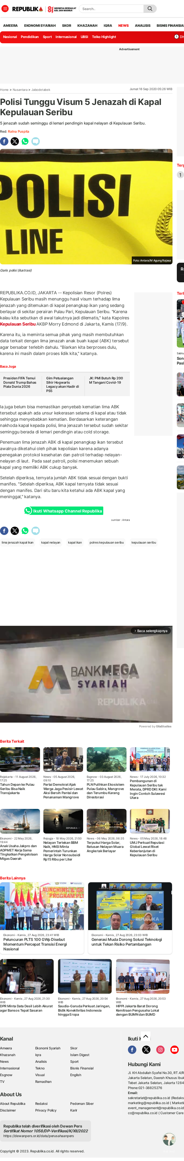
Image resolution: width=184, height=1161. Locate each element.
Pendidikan (30, 37)
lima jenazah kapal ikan (18, 542)
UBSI (84, 37)
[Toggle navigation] (5, 8)
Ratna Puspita (18, 131)
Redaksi (41, 1103)
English (75, 1075)
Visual (40, 1075)
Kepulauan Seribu (18, 324)
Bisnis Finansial (81, 1068)
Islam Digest (79, 1055)
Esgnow (6, 1075)
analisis (142, 25)
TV (2, 1081)
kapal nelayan (50, 542)
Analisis (41, 1061)
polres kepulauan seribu (107, 542)
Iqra (38, 1055)
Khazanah (7, 1055)
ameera (10, 25)
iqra (108, 25)
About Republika (12, 1103)
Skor (73, 1048)
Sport (47, 37)
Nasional (10, 37)
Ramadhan (43, 1081)
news (123, 25)
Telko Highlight (104, 37)
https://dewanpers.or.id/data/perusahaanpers (38, 1136)
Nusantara (20, 90)
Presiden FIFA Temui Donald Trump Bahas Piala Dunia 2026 (19, 382)
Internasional (66, 37)
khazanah (87, 25)
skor (66, 25)
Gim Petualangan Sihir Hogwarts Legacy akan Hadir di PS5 (62, 384)
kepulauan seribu (144, 542)
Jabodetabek (40, 90)
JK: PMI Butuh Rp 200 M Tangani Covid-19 (106, 380)
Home (4, 90)
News (4, 1061)
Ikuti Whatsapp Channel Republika (67, 511)
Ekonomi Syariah (40, 25)
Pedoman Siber (81, 1103)
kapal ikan (75, 542)
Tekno (40, 1068)
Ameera (6, 1048)
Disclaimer (8, 1110)
